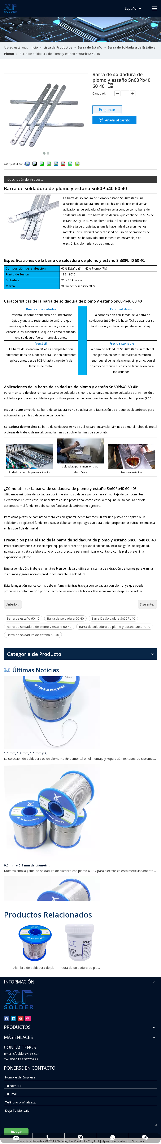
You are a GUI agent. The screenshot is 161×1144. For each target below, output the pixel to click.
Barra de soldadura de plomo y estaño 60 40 (39, 626)
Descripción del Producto (25, 179)
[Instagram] (28, 1018)
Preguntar (107, 109)
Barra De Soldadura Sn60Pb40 (113, 618)
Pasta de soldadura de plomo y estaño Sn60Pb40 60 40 (80, 967)
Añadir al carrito (117, 120)
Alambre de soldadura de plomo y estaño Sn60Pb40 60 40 (34, 967)
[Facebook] (6, 1018)
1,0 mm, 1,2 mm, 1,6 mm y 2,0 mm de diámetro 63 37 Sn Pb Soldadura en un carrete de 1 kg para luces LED (27, 747)
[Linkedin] (13, 1018)
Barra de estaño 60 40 (23, 618)
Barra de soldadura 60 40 (65, 618)
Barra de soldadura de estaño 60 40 (33, 635)
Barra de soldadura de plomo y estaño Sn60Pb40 (114, 626)
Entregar (16, 1131)
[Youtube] (20, 1018)
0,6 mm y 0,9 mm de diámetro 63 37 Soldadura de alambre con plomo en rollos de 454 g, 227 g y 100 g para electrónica (27, 860)
